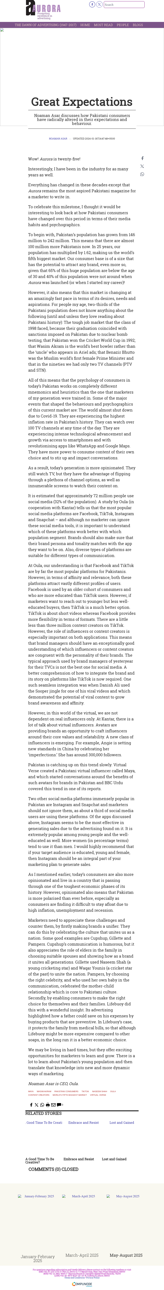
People (123, 25)
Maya (31, 1092)
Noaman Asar (58, 138)
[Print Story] (47, 1104)
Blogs (138, 25)
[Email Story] (53, 1104)
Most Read (103, 25)
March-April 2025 (82, 1255)
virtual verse (98, 1095)
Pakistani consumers (66, 1092)
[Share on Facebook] (142, 158)
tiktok (85, 1092)
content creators (38, 1095)
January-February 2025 (38, 1258)
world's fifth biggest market (70, 1095)
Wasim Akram (44, 1092)
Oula (113, 1092)
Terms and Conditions (74, 1277)
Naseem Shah (99, 1092)
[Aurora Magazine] (43, 8)
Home (85, 25)
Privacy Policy (93, 1277)
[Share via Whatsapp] (142, 174)
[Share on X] (142, 166)
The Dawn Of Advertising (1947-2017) (45, 25)
